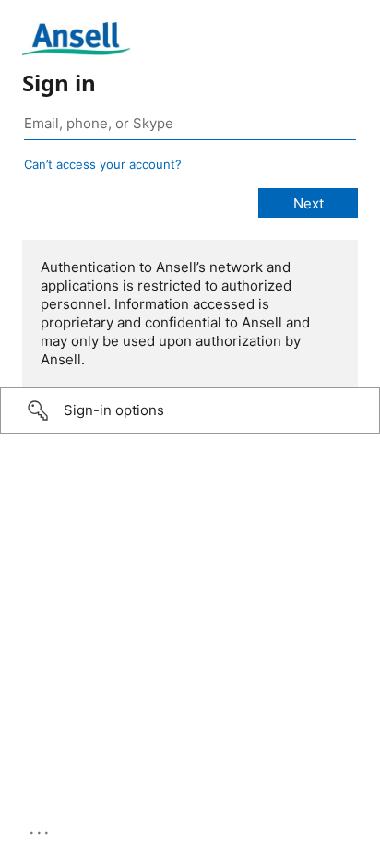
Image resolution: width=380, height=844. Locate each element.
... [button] (41, 828)
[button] (190, 410)
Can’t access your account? (103, 164)
